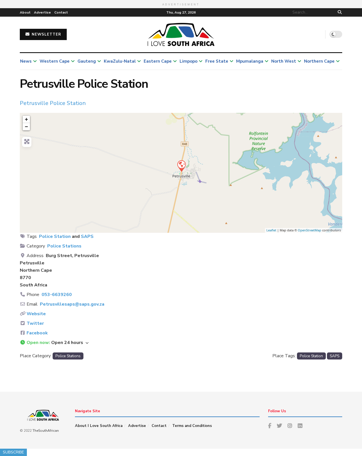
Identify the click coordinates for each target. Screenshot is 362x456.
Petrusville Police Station (53, 103)
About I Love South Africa (98, 425)
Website (36, 314)
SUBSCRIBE (13, 452)
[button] (181, 343)
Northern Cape (319, 61)
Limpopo (188, 61)
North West (283, 61)
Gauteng (86, 61)
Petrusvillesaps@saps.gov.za (72, 304)
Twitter (35, 323)
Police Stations (64, 246)
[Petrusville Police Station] (181, 166)
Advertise (42, 12)
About (25, 12)
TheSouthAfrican (46, 430)
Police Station (55, 236)
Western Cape (55, 61)
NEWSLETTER (45, 34)
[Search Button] (338, 12)
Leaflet (271, 230)
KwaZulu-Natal (120, 61)
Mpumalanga (249, 61)
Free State (216, 61)
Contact (61, 12)
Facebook (37, 333)
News (26, 61)
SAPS (87, 236)
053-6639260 (57, 294)
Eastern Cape (158, 61)
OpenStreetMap (309, 230)
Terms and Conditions (192, 425)
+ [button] (26, 119)
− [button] (26, 127)
